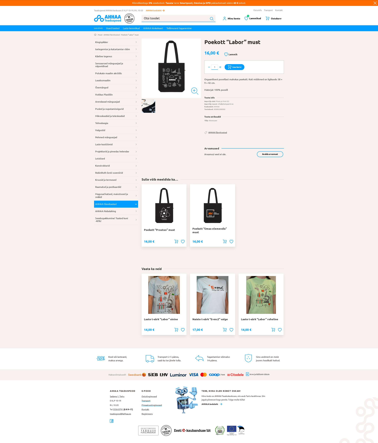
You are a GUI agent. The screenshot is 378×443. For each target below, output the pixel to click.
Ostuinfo (257, 10)
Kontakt (279, 10)
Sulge (375, 3)
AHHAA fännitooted (112, 35)
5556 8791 (118, 409)
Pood (100, 35)
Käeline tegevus (103, 56)
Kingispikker (101, 42)
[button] (230, 54)
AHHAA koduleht (154, 10)
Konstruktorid (102, 165)
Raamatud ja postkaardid (108, 187)
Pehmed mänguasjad (106, 137)
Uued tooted (112, 28)
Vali (176, 330)
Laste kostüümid (104, 144)
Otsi (211, 18)
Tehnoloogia (101, 123)
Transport (268, 10)
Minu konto (234, 18)
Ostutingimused (149, 396)
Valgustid (100, 130)
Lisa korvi (236, 67)
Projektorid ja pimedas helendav (112, 151)
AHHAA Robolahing (105, 211)
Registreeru (147, 414)
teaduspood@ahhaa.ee (120, 414)
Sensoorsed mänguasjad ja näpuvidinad (109, 65)
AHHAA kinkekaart (153, 28)
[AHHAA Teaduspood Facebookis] (125, 421)
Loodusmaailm (102, 80)
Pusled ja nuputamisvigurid (109, 109)
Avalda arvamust (270, 154)
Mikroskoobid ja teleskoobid (110, 116)
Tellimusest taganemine (179, 28)
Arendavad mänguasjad (107, 101)
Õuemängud (101, 87)
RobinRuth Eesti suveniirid (109, 172)
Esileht (95, 35)
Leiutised (100, 158)
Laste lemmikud (131, 28)
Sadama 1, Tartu (117, 396)
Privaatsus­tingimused (152, 405)
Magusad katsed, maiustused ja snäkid (111, 195)
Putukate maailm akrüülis (108, 73)
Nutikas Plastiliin (104, 94)
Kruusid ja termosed (105, 180)
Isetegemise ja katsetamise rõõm (112, 49)
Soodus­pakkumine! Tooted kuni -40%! (111, 220)
